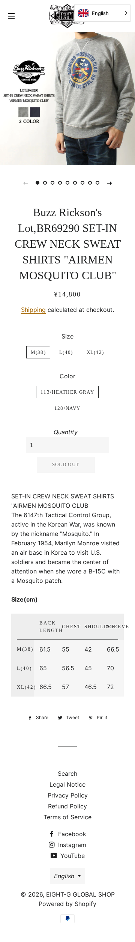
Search (67, 773)
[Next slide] (109, 183)
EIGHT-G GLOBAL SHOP (80, 894)
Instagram (71, 845)
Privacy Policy (68, 795)
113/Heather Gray (67, 392)
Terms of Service (68, 817)
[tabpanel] (67, 97)
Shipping (33, 309)
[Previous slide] (25, 183)
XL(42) (95, 352)
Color (67, 376)
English (64, 876)
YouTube (71, 855)
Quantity (66, 432)
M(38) (38, 352)
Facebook (71, 834)
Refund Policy (67, 806)
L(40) (66, 352)
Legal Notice (68, 784)
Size (68, 336)
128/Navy (67, 408)
